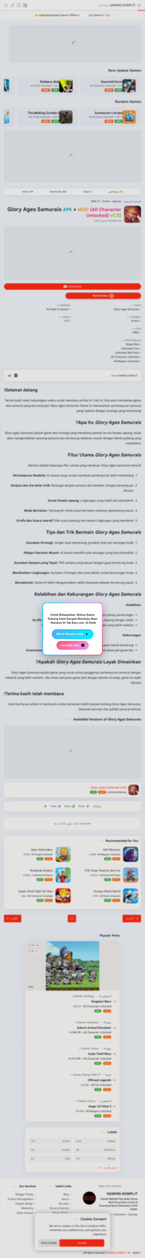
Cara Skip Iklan (70, 645)
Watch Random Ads (69, 634)
